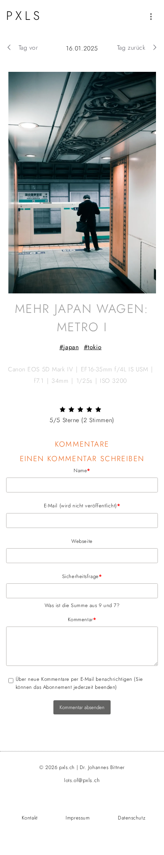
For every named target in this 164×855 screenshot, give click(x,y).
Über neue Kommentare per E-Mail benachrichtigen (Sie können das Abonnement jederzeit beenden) (79, 683)
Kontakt (30, 817)
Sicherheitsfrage (54, 576)
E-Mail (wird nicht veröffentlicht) (63, 505)
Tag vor (28, 47)
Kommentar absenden (82, 707)
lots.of (82, 780)
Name (48, 470)
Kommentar (51, 619)
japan (71, 347)
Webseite (81, 541)
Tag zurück (131, 47)
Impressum (78, 817)
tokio (94, 347)
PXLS (24, 15)
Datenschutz (131, 817)
